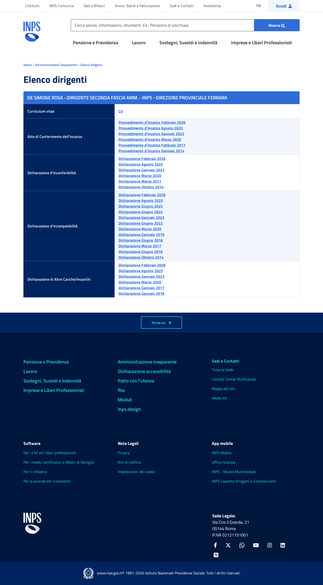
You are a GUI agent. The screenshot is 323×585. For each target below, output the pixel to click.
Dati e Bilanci (94, 6)
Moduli (125, 399)
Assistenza (212, 6)
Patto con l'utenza (136, 380)
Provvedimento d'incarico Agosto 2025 (150, 128)
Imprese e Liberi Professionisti (261, 42)
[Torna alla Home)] (32, 523)
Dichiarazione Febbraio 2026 (142, 158)
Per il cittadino (35, 471)
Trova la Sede (222, 369)
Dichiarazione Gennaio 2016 (141, 293)
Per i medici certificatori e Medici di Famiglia (58, 462)
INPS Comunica (61, 6)
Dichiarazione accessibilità (144, 371)
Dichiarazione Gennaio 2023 (141, 170)
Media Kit (219, 398)
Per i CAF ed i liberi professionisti (49, 453)
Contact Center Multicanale (234, 379)
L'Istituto (32, 6)
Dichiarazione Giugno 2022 (140, 223)
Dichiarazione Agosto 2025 (140, 164)
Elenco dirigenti (91, 64)
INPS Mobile (221, 453)
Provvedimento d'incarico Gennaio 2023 (151, 134)
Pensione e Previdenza (95, 42)
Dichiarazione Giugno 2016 (140, 251)
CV (120, 111)
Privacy (124, 453)
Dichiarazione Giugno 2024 (140, 212)
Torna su (158, 322)
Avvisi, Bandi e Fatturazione (137, 6)
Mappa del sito (223, 388)
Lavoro (139, 42)
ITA (261, 6)
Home (27, 64)
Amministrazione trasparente (147, 361)
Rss (121, 390)
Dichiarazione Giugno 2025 (140, 206)
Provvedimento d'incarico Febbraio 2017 (151, 145)
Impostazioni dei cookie (136, 471)
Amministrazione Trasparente (56, 64)
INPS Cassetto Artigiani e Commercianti (244, 481)
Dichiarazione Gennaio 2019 (141, 234)
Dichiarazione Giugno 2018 (140, 240)
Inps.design (129, 409)
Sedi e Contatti (182, 6)
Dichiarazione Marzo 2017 (139, 181)
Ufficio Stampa (223, 462)
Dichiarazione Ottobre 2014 (141, 187)
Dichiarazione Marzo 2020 (139, 175)
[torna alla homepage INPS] (31, 30)
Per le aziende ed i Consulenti (47, 481)
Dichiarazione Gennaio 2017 (141, 288)
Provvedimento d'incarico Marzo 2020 (149, 139)
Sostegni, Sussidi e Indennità (188, 42)
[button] (284, 5)
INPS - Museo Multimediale (234, 471)
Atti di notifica (129, 462)
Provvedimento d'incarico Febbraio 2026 (151, 122)
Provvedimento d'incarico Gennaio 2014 (151, 151)
